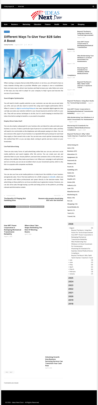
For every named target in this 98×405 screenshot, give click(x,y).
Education (37, 24)
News (69, 198)
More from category (37, 206)
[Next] (72, 94)
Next (11, 372)
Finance (48, 24)
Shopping (81, 24)
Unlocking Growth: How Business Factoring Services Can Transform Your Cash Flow (54, 361)
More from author (23, 206)
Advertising (71, 145)
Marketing (26, 24)
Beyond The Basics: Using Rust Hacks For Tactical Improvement (85, 33)
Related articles (10, 206)
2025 (70, 277)
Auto (5, 24)
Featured (70, 160)
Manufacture (72, 191)
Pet (68, 201)
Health (56, 24)
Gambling (70, 170)
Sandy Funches (8, 44)
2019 (70, 299)
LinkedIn (52, 177)
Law (72, 24)
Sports (69, 210)
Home (65, 24)
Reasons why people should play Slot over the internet (50, 199)
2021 (70, 292)
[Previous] (68, 94)
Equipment (71, 157)
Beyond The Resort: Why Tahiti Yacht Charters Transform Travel (84, 84)
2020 (70, 296)
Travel (16, 29)
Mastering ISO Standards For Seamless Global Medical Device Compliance (78, 71)
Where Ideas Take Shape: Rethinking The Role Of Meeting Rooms (33, 228)
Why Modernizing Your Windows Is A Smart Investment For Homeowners (85, 58)
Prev (7, 372)
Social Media (71, 207)
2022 (70, 288)
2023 (70, 285)
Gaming (70, 176)
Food (69, 167)
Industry (70, 185)
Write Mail (21, 6)
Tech (8, 29)
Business (14, 24)
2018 (70, 303)
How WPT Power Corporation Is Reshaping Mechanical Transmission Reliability (35, 2)
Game (69, 173)
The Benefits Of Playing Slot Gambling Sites (15, 199)
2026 (70, 223)
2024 (70, 281)
